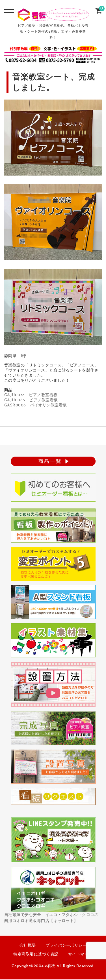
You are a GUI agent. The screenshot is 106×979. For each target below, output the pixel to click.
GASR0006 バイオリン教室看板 (35, 405)
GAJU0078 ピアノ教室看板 (31, 395)
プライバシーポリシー (66, 946)
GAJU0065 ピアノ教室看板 (31, 400)
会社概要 (28, 946)
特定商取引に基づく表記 (36, 954)
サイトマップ (80, 954)
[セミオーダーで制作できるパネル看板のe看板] (53, 17)
